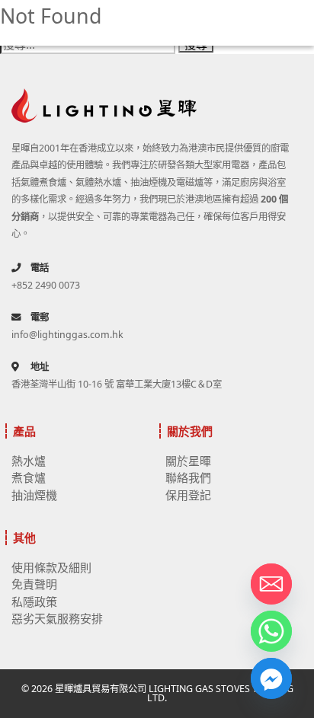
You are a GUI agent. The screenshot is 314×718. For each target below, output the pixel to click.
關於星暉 (188, 460)
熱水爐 (28, 460)
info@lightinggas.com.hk (67, 334)
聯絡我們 (188, 477)
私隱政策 (34, 601)
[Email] (271, 584)
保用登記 (188, 495)
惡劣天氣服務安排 (57, 618)
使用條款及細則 (51, 567)
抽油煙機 (34, 495)
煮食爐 (28, 477)
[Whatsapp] (271, 631)
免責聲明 (34, 584)
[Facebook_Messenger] (271, 678)
